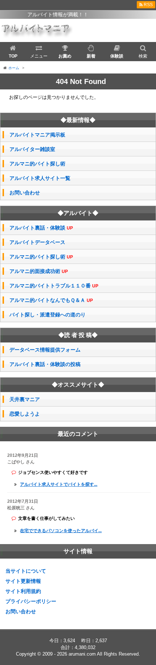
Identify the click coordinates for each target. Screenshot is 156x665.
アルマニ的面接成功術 (38, 271)
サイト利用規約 (23, 591)
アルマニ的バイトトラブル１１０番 (53, 286)
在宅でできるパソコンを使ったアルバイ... (61, 530)
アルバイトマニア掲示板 (37, 134)
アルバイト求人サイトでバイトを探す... (58, 484)
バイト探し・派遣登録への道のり (47, 314)
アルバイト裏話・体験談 (41, 228)
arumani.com (82, 654)
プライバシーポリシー (30, 601)
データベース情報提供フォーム (45, 349)
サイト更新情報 (23, 581)
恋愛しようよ (24, 413)
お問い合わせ (24, 192)
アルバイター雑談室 (32, 149)
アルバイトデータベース (37, 242)
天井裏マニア (24, 399)
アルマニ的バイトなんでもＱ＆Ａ (51, 300)
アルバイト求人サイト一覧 (39, 178)
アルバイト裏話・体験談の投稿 (45, 364)
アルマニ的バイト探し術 (37, 163)
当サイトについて (25, 571)
